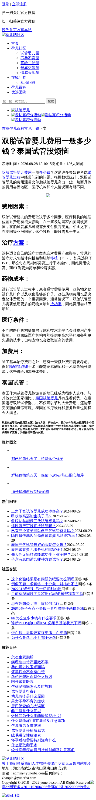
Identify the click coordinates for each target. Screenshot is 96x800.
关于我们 (9, 763)
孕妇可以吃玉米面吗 (28, 667)
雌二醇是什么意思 (26, 711)
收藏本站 (24, 30)
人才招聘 (39, 763)
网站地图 (83, 763)
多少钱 (44, 172)
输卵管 (15, 367)
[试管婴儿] (13, 35)
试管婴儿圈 (30, 53)
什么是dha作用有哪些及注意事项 (38, 721)
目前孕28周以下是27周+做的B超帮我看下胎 (47, 594)
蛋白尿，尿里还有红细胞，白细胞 (39, 633)
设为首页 (9, 30)
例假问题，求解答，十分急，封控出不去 (44, 584)
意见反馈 (69, 763)
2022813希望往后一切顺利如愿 (36, 589)
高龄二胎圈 (30, 63)
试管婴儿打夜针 (24, 691)
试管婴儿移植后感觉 (28, 730)
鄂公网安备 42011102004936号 (26, 787)
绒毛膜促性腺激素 (26, 735)
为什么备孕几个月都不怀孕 (33, 638)
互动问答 (28, 82)
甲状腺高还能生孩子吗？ (31, 516)
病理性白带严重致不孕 (29, 662)
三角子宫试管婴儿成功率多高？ (37, 511)
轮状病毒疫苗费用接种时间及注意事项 (43, 750)
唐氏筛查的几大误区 (28, 706)
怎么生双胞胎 (22, 657)
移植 (54, 258)
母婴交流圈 (30, 68)
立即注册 (19, 4)
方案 (18, 243)
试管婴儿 (16, 172)
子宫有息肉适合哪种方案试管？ (37, 559)
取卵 (24, 367)
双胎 (5, 172)
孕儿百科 (18, 87)
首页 (15, 43)
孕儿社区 (18, 48)
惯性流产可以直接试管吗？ (33, 526)
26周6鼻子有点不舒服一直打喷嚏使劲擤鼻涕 (47, 608)
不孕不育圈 (30, 58)
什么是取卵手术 (24, 745)
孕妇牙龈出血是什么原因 (31, 677)
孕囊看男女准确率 (26, 725)
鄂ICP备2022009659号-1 (70, 787)
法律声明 (54, 763)
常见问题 (31, 128)
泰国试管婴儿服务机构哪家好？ (37, 550)
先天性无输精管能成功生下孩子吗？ (41, 554)
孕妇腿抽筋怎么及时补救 (31, 686)
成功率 (56, 304)
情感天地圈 (30, 73)
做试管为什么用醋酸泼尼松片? (36, 716)
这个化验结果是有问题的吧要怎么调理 (43, 579)
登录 (5, 4)
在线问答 (18, 77)
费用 (28, 172)
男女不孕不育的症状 (28, 701)
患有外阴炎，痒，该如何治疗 (35, 603)
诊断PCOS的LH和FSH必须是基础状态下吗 (46, 623)
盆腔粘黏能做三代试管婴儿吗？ (37, 521)
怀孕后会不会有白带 (28, 672)
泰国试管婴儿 (46, 398)
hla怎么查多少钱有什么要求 (34, 618)
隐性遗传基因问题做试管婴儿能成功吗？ (44, 536)
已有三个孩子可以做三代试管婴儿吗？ (43, 531)
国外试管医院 (22, 682)
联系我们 (24, 763)
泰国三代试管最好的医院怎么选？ (39, 545)
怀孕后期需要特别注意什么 (33, 740)
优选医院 (18, 92)
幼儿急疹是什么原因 (28, 696)
